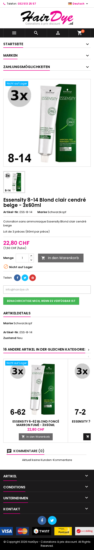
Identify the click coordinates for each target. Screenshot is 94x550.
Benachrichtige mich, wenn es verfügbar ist (41, 301)
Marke (42, 212)
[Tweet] (25, 277)
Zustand (9, 338)
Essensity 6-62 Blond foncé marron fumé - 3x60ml (35, 423)
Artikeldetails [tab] (17, 313)
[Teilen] (17, 277)
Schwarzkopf (23, 323)
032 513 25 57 (27, 3)
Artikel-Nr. (11, 212)
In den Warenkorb (60, 257)
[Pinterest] (32, 277)
